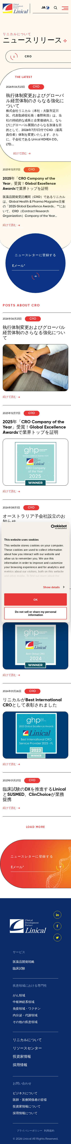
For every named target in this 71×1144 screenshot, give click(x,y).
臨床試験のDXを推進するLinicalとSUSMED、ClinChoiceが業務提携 (34, 794)
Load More (35, 827)
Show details (51, 587)
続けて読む (20, 153)
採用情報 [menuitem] (20, 1065)
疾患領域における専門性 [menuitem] (30, 985)
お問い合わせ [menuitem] (22, 1083)
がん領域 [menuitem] (19, 995)
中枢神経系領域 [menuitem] (23, 1002)
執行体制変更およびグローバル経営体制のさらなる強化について (35, 101)
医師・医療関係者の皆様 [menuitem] (30, 1099)
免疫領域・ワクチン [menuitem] (27, 1008)
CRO (36, 86)
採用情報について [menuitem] (25, 1113)
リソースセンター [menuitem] (27, 1048)
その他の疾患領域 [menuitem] (25, 1022)
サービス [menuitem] (19, 952)
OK (35, 599)
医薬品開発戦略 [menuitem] (23, 961)
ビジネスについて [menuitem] (25, 1093)
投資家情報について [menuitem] (27, 1106)
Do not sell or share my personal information (35, 613)
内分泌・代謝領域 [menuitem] (25, 1015)
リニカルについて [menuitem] (27, 1040)
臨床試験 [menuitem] (19, 968)
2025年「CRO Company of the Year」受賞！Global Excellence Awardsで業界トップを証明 (29, 184)
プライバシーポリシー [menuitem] (29, 1131)
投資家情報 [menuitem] (22, 1057)
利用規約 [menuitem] (49, 1131)
